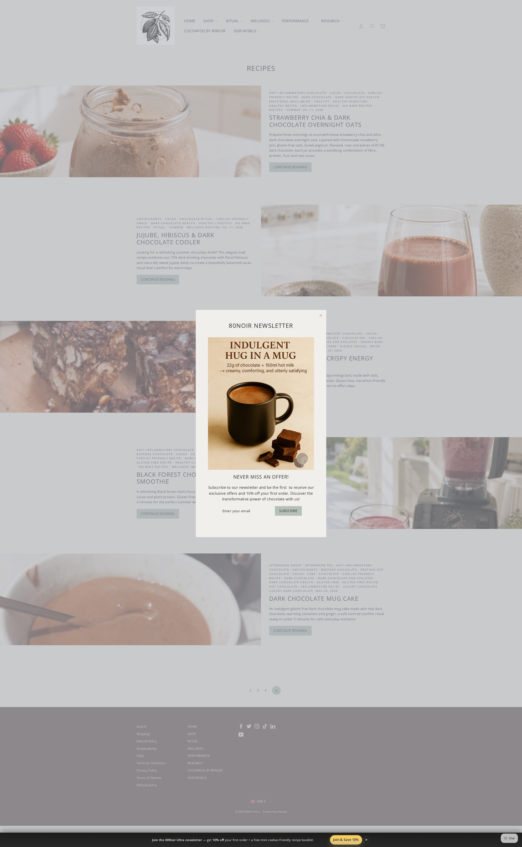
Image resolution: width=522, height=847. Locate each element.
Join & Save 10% (346, 839)
